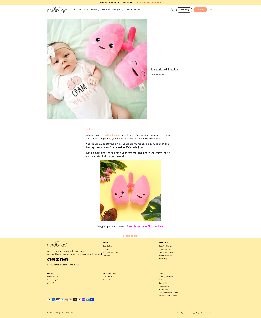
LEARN (50, 273)
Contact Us (163, 283)
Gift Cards (107, 255)
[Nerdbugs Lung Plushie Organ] (130, 221)
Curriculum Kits (52, 277)
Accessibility (163, 289)
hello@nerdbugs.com (57, 265)
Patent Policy (164, 286)
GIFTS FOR (164, 242)
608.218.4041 (74, 265)
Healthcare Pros (165, 249)
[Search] (172, 10)
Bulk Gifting (163, 259)
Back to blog (132, 236)
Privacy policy (194, 313)
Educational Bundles (110, 252)
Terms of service (207, 313)
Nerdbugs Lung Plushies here (145, 226)
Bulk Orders (107, 277)
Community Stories (54, 280)
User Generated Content (168, 292)
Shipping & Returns (166, 277)
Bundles (106, 249)
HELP (161, 273)
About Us (50, 283)
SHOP (105, 242)
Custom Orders (109, 280)
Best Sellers (107, 246)
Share (91, 129)
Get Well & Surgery (166, 246)
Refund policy (182, 313)
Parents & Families (165, 255)
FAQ (160, 280)
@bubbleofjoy (113, 135)
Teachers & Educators (167, 252)
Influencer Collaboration (168, 296)
